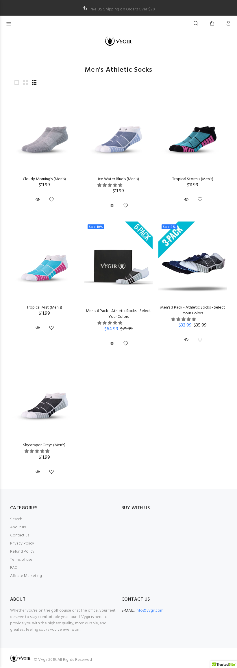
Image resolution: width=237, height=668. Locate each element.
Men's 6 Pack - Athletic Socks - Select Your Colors (118, 314)
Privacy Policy (22, 543)
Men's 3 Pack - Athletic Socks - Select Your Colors (192, 310)
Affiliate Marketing (26, 576)
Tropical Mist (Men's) (44, 307)
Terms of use (21, 559)
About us (18, 527)
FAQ (14, 567)
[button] (110, 185)
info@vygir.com (149, 610)
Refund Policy (22, 551)
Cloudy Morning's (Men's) (44, 179)
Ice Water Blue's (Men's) (118, 179)
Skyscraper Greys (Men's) (44, 445)
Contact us (19, 535)
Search (16, 519)
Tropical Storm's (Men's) (192, 179)
